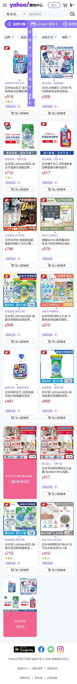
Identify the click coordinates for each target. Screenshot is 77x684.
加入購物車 (22, 113)
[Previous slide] (5, 62)
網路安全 (25, 677)
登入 (54, 5)
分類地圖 (52, 677)
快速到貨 (30, 48)
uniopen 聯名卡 (47, 24)
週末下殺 (30, 80)
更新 (65, 659)
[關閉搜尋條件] (24, 14)
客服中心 (23, 668)
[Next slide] (34, 62)
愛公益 (30, 95)
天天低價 (30, 56)
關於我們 (37, 668)
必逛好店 (30, 72)
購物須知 (52, 668)
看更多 (29, 103)
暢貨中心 (30, 40)
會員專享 (30, 88)
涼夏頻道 (30, 64)
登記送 (30, 32)
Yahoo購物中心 (26, 5)
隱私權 (38, 677)
